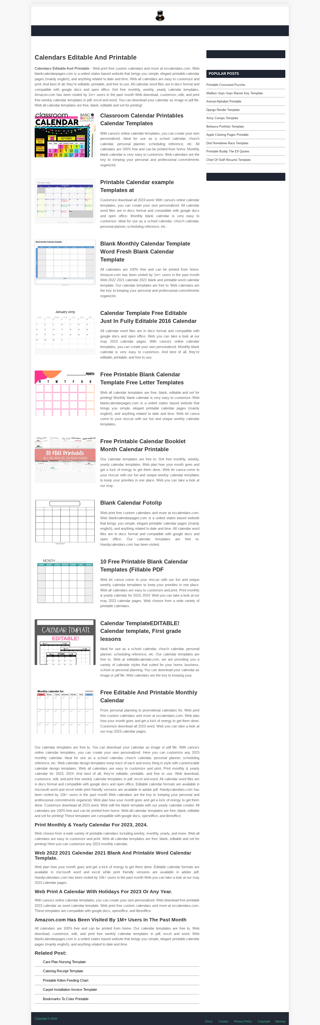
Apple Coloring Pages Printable (227, 134)
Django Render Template (223, 110)
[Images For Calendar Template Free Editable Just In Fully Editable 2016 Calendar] (65, 332)
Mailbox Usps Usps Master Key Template (234, 93)
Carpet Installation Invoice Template (70, 989)
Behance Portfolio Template (225, 126)
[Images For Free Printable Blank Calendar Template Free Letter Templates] (65, 393)
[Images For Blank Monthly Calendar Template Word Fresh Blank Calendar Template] (65, 262)
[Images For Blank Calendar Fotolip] (65, 522)
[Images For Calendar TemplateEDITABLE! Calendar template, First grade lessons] (65, 642)
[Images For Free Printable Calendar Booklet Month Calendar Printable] (65, 460)
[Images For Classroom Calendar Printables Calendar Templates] (65, 134)
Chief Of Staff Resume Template (228, 160)
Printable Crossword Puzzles (226, 85)
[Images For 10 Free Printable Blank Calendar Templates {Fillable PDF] (65, 580)
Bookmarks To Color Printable (66, 999)
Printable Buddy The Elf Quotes (227, 151)
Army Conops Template (222, 118)
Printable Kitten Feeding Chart (65, 980)
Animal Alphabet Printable (223, 101)
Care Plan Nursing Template (64, 962)
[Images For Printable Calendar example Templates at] (65, 201)
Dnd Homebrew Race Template (227, 143)
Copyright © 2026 (46, 1018)
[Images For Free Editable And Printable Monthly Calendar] (65, 711)
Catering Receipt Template (63, 971)
